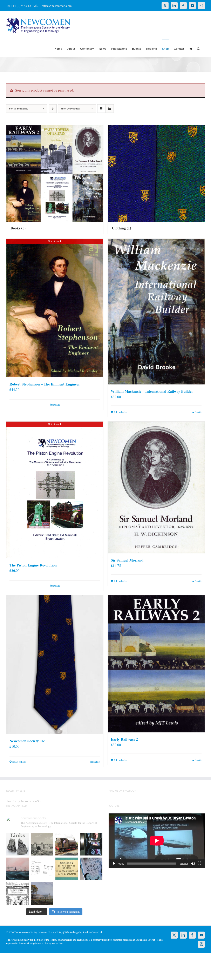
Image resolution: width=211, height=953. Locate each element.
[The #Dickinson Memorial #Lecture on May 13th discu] (42, 844)
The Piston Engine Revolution (33, 565)
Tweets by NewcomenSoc (24, 801)
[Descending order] (53, 108)
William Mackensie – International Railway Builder (152, 391)
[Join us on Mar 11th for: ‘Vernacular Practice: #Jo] (17, 893)
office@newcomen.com (57, 6)
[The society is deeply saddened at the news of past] (91, 844)
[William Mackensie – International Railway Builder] (156, 311)
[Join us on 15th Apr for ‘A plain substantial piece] (17, 869)
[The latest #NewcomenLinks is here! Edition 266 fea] (17, 844)
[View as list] (110, 109)
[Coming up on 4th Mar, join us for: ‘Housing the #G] (42, 893)
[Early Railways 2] (156, 663)
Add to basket (120, 412)
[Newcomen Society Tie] (54, 664)
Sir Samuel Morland (127, 560)
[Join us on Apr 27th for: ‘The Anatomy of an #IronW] (66, 844)
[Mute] (193, 863)
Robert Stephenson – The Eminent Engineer (44, 384)
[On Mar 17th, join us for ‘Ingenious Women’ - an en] (91, 869)
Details (56, 404)
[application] (157, 840)
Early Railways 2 (124, 739)
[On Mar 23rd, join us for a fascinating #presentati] (66, 869)
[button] (198, 48)
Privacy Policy (55, 932)
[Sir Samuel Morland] (156, 487)
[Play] (114, 863)
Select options (19, 761)
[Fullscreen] (199, 863)
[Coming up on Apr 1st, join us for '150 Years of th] (42, 869)
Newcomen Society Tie (27, 741)
